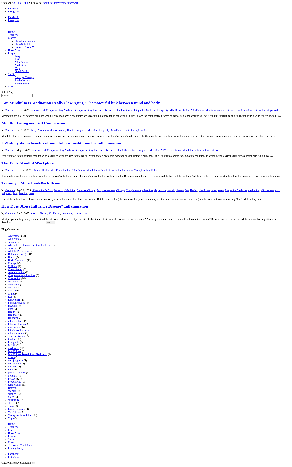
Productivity (14, 381)
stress (258, 110)
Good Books (22, 71)
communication (16, 272)
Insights (12, 53)
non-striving (14, 363)
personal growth (16, 372)
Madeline (10, 110)
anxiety (12, 248)
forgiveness (14, 299)
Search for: (7, 222)
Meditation (20, 65)
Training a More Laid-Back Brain (30, 183)
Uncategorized (270, 110)
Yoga (17, 68)
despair (171, 190)
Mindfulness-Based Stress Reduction (225, 110)
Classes (12, 37)
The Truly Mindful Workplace (27, 163)
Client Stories (15, 269)
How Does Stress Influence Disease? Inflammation (44, 206)
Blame (11, 257)
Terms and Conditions (20, 445)
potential (12, 375)
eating (62, 130)
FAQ (17, 59)
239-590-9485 (21, 2)
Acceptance (14, 235)
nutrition (130, 130)
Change (120, 190)
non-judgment (15, 360)
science (250, 110)
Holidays (13, 317)
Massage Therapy (24, 77)
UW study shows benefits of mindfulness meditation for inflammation (61, 143)
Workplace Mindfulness (146, 170)
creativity (13, 281)
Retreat (12, 387)
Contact (12, 86)
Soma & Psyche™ (25, 47)
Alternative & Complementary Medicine (52, 110)
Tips (10, 406)
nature (11, 357)
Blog (17, 56)
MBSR (173, 110)
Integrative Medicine (145, 110)
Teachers (13, 34)
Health (116, 110)
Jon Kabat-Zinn (16, 336)
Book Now (14, 50)
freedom (12, 305)
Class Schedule (23, 44)
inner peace (217, 190)
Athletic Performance (19, 251)
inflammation (129, 150)
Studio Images (22, 80)
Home (11, 31)
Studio (11, 74)
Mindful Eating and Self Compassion (33, 123)
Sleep (11, 396)
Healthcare (127, 110)
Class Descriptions (25, 40)
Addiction (13, 238)
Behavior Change (86, 190)
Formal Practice (16, 302)
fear (187, 190)
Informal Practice (17, 324)
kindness (12, 339)
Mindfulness (21, 62)
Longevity (162, 110)
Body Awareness (40, 130)
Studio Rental (22, 83)
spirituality (141, 130)
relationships (14, 384)
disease (107, 110)
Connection (14, 278)
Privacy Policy (16, 448)
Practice (23, 193)
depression (160, 190)
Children (12, 266)
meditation (184, 110)
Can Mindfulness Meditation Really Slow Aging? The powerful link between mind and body (80, 103)
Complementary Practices (88, 110)
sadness (12, 390)
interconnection (16, 333)
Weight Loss (14, 412)
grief (10, 308)
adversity (13, 242)
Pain (199, 150)
